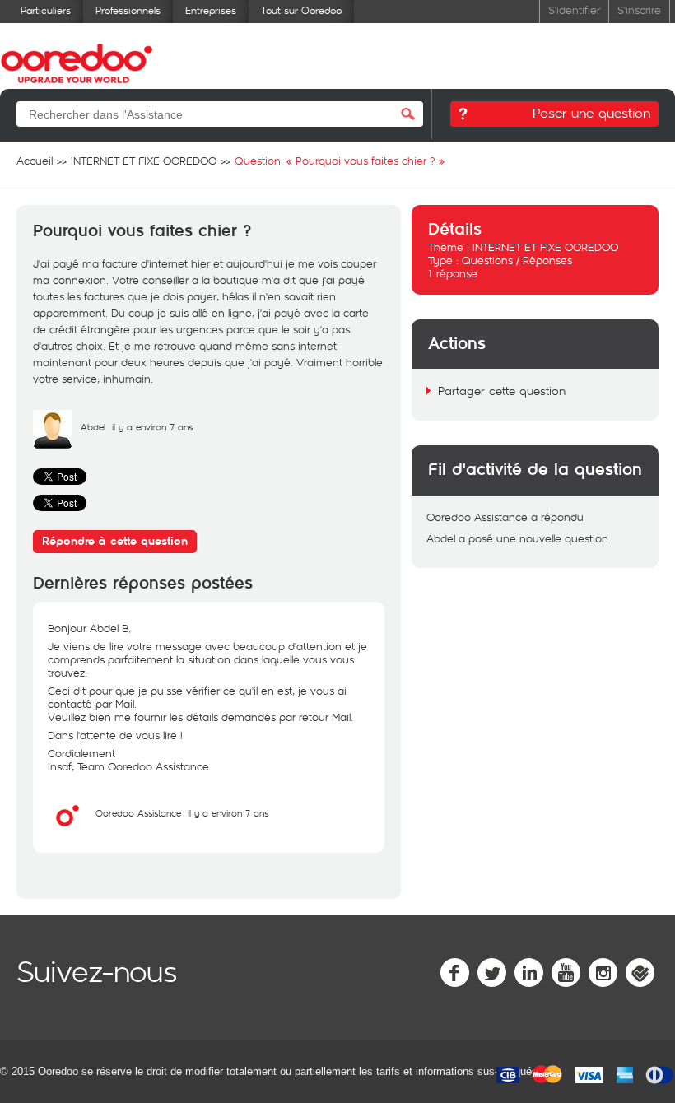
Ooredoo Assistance (138, 813)
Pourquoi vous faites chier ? (142, 231)
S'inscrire (639, 9)
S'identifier (574, 9)
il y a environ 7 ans (228, 813)
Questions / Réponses (517, 260)
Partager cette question (502, 391)
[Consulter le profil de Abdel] (52, 445)
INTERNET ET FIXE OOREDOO (545, 247)
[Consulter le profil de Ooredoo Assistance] (67, 831)
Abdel (93, 427)
